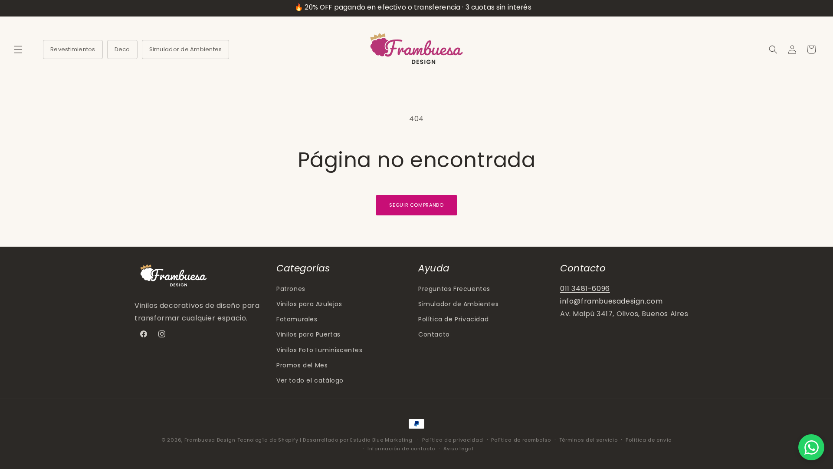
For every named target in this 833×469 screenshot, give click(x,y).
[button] (18, 49)
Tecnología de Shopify (267, 439)
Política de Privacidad (453, 319)
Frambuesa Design (210, 439)
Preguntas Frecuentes (454, 288)
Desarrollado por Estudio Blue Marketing (358, 439)
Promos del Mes (302, 365)
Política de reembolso (521, 439)
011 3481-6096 (585, 289)
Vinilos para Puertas (308, 334)
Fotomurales (297, 319)
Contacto (434, 334)
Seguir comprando (416, 204)
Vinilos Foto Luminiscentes (319, 350)
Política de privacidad (452, 439)
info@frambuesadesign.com (611, 301)
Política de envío (649, 439)
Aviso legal (458, 448)
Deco (122, 49)
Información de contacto (401, 448)
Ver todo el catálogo (310, 380)
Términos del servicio (588, 439)
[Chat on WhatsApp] (811, 447)
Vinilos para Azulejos (309, 304)
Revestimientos (72, 49)
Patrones (290, 288)
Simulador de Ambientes (185, 49)
